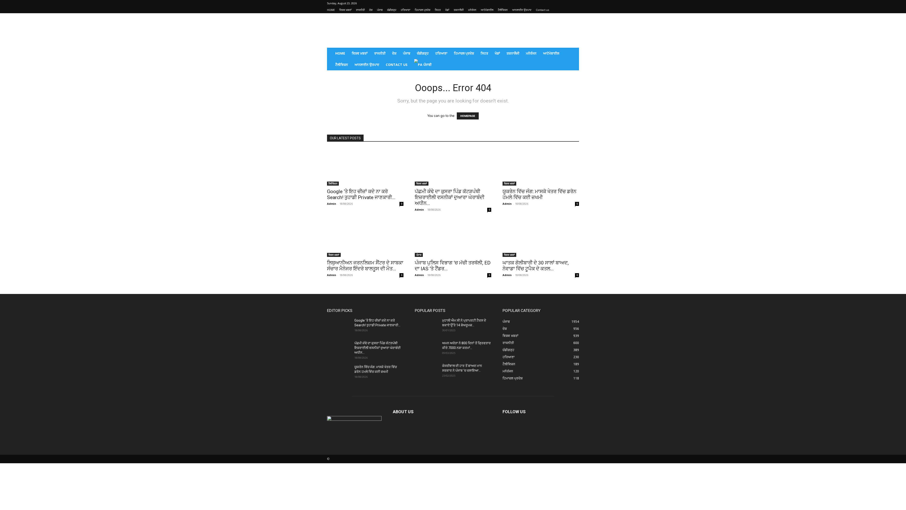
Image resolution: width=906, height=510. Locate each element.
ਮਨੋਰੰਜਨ (472, 10)
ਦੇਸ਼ (371, 10)
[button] (573, 53)
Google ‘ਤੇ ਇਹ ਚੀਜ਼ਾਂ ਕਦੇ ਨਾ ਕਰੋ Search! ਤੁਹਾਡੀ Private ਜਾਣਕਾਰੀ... (361, 194)
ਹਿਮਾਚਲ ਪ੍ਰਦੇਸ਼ (422, 10)
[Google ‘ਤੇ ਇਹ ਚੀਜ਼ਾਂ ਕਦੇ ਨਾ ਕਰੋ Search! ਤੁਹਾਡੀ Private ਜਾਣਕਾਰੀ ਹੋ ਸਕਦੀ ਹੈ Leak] (365, 167)
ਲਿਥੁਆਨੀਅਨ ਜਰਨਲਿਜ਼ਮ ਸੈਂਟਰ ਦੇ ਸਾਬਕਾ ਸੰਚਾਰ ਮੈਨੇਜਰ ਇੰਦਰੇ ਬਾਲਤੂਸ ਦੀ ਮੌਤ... (365, 266)
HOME (331, 10)
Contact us (542, 10)
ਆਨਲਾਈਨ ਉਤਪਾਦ (521, 10)
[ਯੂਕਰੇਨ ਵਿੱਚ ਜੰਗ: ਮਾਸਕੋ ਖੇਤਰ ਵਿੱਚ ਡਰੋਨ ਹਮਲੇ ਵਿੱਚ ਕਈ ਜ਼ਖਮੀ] (541, 167)
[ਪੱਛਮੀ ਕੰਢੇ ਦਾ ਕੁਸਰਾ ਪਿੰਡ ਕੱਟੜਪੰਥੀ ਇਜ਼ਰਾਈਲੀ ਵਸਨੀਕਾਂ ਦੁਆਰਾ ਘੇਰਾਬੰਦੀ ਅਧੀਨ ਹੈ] (453, 167)
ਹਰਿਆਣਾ (405, 10)
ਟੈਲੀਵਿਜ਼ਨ (503, 10)
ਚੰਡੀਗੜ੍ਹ (391, 10)
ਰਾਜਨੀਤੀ (360, 10)
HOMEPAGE (467, 116)
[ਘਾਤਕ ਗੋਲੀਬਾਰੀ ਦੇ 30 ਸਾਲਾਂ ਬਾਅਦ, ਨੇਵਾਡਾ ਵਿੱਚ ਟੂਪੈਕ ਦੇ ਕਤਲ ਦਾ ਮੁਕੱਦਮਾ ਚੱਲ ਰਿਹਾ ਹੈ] (541, 238)
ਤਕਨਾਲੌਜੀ (459, 10)
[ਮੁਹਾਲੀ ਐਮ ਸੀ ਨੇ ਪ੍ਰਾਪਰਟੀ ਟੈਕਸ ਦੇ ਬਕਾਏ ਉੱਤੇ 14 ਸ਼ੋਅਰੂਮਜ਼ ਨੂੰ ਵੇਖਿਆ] (426, 326)
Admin (331, 203)
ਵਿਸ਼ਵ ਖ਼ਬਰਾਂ (345, 10)
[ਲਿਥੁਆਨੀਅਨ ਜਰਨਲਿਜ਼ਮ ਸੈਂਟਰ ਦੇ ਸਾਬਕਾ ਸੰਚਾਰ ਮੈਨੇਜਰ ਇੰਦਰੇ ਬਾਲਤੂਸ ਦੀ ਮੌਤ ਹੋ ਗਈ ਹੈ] (365, 238)
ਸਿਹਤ (438, 10)
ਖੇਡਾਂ (447, 10)
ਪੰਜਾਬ (380, 10)
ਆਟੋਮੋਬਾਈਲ (487, 10)
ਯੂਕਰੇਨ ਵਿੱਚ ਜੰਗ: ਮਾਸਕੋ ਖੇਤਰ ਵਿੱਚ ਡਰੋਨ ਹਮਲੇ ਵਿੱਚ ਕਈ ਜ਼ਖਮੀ (539, 194)
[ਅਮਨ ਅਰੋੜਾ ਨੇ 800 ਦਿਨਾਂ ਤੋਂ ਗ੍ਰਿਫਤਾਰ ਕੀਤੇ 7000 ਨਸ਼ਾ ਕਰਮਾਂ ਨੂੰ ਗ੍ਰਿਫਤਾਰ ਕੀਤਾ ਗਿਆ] (426, 349)
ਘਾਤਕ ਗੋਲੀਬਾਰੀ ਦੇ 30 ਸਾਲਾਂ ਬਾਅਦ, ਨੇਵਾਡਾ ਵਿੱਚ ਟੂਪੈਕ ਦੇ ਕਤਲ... (536, 266)
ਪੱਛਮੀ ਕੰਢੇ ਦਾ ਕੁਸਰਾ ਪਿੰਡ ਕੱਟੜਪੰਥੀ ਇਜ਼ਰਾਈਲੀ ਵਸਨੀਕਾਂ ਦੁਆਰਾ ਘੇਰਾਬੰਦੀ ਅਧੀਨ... (449, 197)
